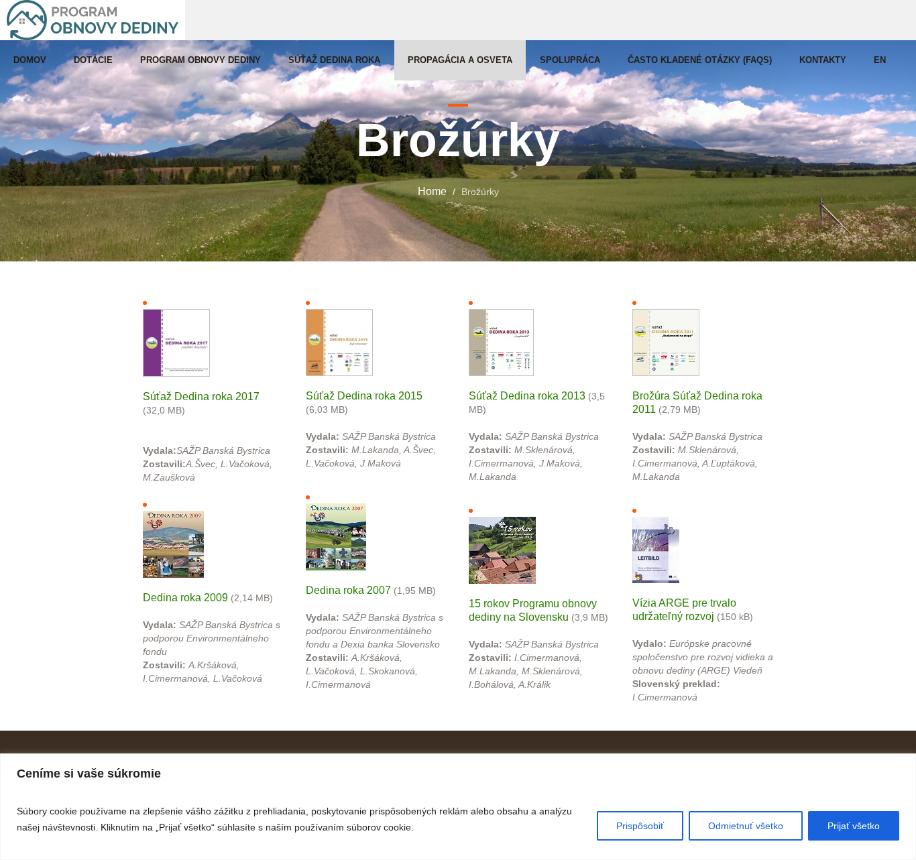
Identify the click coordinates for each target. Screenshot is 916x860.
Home (432, 191)
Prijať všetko (853, 825)
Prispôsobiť (640, 825)
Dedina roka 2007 (348, 590)
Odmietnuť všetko (745, 825)
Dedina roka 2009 (185, 597)
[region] (458, 806)
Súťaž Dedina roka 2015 (364, 396)
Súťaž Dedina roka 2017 (201, 396)
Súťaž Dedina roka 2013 (527, 396)
